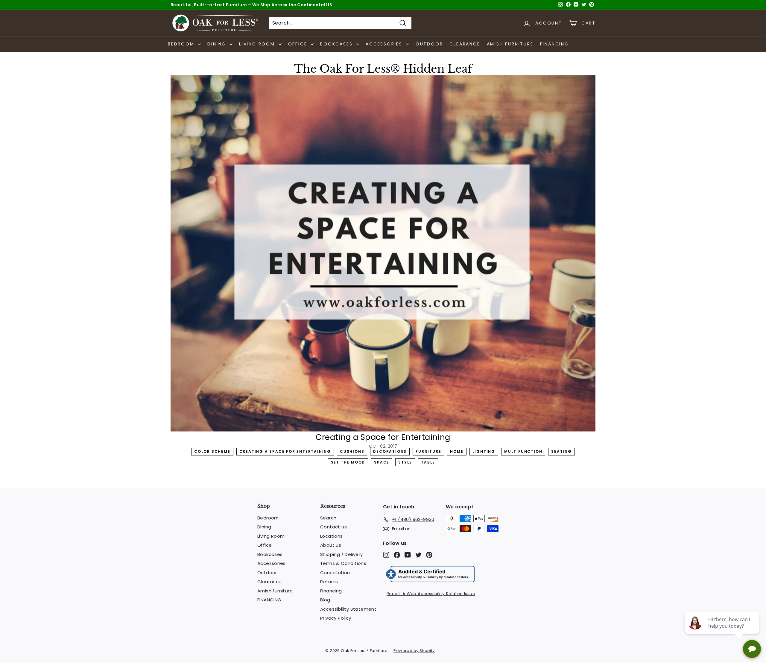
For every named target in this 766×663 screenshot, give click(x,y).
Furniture (428, 451)
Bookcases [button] (337, 44)
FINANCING (554, 44)
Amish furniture (510, 44)
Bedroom (268, 518)
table (428, 462)
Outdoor (429, 44)
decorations (390, 451)
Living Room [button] (258, 44)
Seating (561, 451)
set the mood (348, 462)
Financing (331, 591)
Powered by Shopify (413, 650)
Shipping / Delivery (341, 554)
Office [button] (298, 44)
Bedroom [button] (182, 44)
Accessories (271, 563)
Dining (264, 527)
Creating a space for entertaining (285, 451)
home (456, 451)
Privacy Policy (335, 618)
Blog (325, 600)
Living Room (271, 536)
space (381, 462)
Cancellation (335, 572)
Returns (329, 581)
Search (328, 518)
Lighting (483, 451)
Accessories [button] (385, 44)
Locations (331, 536)
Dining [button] (217, 44)
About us (330, 545)
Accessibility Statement (348, 609)
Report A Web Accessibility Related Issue (431, 594)
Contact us (333, 527)
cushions (352, 451)
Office (264, 545)
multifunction (523, 451)
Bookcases (270, 554)
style (405, 462)
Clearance (464, 44)
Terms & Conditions (343, 563)
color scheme (212, 451)
